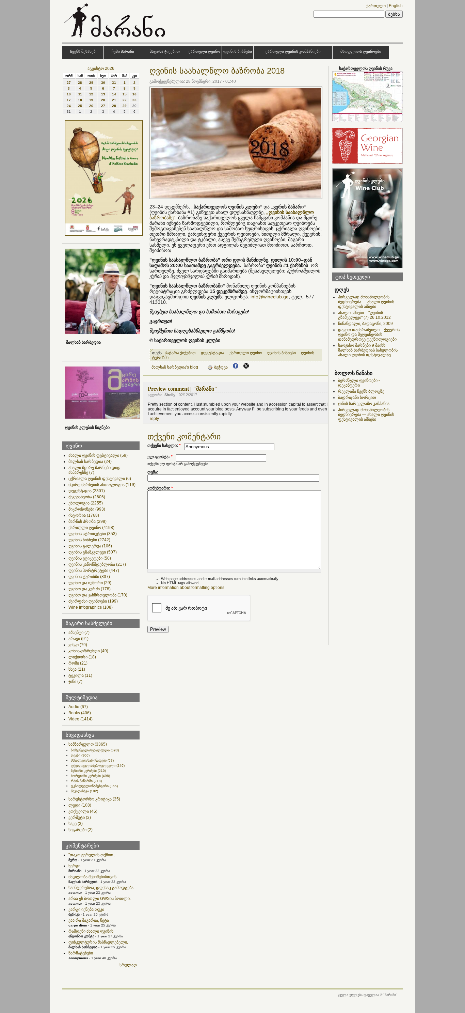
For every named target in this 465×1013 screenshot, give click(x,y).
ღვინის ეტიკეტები (89, 558)
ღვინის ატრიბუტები (92, 533)
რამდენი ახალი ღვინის (90, 931)
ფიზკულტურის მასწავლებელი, (98, 942)
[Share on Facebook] (235, 367)
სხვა (76, 669)
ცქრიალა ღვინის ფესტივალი (99, 478)
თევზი (80, 755)
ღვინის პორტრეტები (93, 570)
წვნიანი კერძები (88, 771)
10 (69, 94)
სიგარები (80, 829)
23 (134, 100)
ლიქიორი (82, 657)
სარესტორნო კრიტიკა (94, 799)
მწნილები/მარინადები (92, 760)
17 (69, 100)
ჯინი (75, 681)
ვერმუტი (79, 817)
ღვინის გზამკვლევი (92, 552)
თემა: (152, 472)
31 (114, 82)
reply (154, 418)
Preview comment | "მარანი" (182, 389)
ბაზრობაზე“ (162, 217)
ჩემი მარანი (123, 51)
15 (125, 94)
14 (114, 94)
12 (91, 94)
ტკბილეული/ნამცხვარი (94, 786)
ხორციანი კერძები (90, 776)
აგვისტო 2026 (100, 68)
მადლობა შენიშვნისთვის (92, 876)
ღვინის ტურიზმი (89, 576)
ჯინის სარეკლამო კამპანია (363, 403)
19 (91, 100)
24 (69, 106)
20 (103, 100)
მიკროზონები (86, 509)
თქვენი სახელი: (164, 445)
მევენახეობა (86, 497)
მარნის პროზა (87, 521)
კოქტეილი (82, 811)
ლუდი (79, 805)
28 (80, 82)
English (396, 5)
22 (125, 100)
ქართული (376, 5)
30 (103, 82)
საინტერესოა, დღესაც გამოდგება (100, 887)
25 (80, 106)
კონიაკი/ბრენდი (88, 651)
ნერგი (74, 865)
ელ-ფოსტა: (160, 456)
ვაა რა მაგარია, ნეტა (88, 920)
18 (80, 100)
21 (114, 100)
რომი (77, 663)
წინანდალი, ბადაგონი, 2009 (365, 323)
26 (91, 106)
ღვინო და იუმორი (89, 582)
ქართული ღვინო (204, 51)
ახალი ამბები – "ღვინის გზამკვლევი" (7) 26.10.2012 (364, 315)
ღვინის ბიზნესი (237, 51)
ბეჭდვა (221, 367)
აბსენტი (79, 632)
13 (103, 94)
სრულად (128, 965)
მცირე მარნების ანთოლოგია (101, 484)
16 (134, 94)
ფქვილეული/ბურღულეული (98, 765)
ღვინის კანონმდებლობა (97, 564)
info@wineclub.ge (270, 296)
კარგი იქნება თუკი (86, 909)
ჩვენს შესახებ (83, 51)
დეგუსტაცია (86, 490)
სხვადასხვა (84, 791)
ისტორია (83, 515)
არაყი (78, 638)
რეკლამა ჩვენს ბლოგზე (361, 391)
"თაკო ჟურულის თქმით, (91, 855)
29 (91, 82)
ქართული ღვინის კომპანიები (293, 51)
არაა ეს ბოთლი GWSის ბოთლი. (99, 898)
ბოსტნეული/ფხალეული (95, 750)
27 (69, 82)
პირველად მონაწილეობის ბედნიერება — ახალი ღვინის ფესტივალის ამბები (366, 302)
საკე (75, 823)
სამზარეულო (87, 744)
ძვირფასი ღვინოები (93, 601)
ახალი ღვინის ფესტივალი (98, 455)
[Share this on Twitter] (246, 367)
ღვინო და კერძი (89, 589)
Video (80, 719)
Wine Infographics (90, 607)
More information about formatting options (185, 587)
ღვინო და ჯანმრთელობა (97, 595)
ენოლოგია (85, 503)
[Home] (115, 38)
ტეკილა (80, 675)
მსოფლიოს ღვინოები (360, 51)
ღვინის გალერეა (90, 546)
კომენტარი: (160, 488)
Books (79, 713)
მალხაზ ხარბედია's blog (174, 367)
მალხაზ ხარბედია (90, 461)
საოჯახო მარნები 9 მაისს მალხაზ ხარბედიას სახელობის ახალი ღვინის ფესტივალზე (368, 350)
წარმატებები (80, 953)
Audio (78, 706)
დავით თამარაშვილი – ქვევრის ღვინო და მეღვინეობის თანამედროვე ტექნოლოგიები (369, 334)
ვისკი (77, 644)
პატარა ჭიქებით (165, 51)
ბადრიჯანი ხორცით (357, 397)
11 (80, 94)
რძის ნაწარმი (86, 781)
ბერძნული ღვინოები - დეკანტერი (359, 383)
